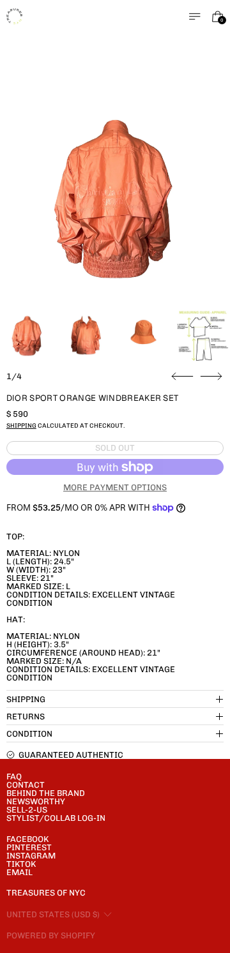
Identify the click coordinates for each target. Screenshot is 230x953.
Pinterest (29, 847)
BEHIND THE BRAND (45, 793)
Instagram (31, 856)
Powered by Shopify (50, 935)
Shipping (21, 425)
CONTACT (25, 785)
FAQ (14, 776)
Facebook (27, 839)
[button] (115, 195)
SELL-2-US (26, 809)
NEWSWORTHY (35, 801)
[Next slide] (211, 376)
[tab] (27, 335)
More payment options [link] (115, 487)
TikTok (21, 864)
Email (19, 872)
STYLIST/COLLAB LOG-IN (55, 818)
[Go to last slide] (182, 376)
